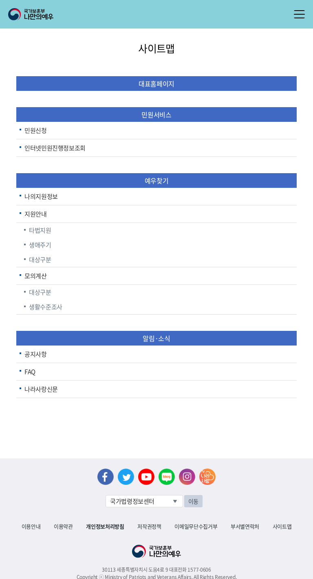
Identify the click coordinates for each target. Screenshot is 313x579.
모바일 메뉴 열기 (299, 14)
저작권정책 (149, 526)
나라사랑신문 (41, 389)
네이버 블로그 (167, 477)
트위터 (126, 477)
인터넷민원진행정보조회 (55, 147)
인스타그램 (187, 477)
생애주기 (40, 244)
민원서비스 (156, 114)
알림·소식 (156, 338)
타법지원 (40, 230)
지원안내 (35, 213)
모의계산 (35, 275)
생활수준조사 (45, 306)
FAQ (29, 371)
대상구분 (40, 259)
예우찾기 (156, 180)
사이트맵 (282, 526)
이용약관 (63, 526)
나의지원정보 (41, 196)
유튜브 (146, 477)
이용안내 (31, 526)
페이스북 (105, 477)
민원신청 (35, 130)
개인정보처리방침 (105, 526)
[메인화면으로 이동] (30, 13)
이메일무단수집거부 (195, 526)
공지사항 (35, 354)
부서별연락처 (245, 526)
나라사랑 (207, 477)
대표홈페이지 (156, 83)
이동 (193, 501)
